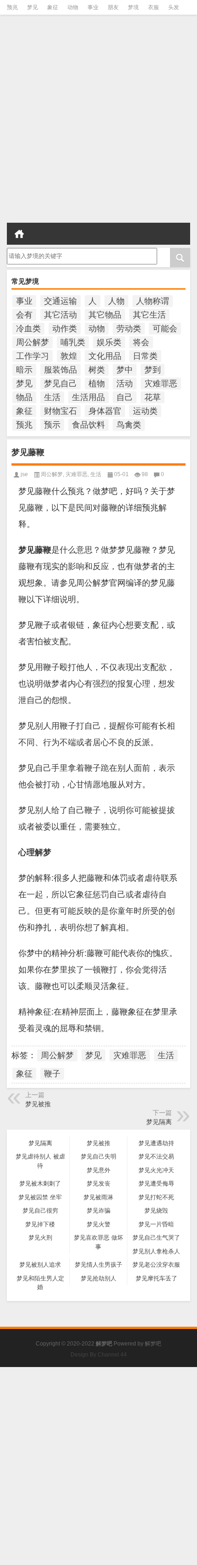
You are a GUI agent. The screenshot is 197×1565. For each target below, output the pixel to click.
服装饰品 (60, 369)
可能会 (165, 328)
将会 (141, 342)
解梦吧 (153, 1343)
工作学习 (32, 356)
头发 (173, 7)
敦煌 (68, 356)
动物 (72, 7)
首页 (19, 234)
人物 (116, 301)
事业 (93, 7)
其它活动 (60, 314)
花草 (152, 397)
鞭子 (52, 1073)
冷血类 (28, 328)
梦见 (32, 7)
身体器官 (104, 411)
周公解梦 (32, 342)
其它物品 (104, 314)
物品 (24, 397)
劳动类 (128, 328)
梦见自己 (60, 383)
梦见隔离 (159, 1122)
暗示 (24, 369)
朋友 (113, 7)
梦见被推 (38, 1104)
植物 (96, 383)
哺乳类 (72, 342)
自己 (124, 397)
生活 (52, 397)
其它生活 (149, 314)
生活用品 (88, 397)
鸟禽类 (128, 424)
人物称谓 (152, 301)
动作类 (64, 328)
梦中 (124, 369)
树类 (96, 369)
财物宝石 (60, 411)
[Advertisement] (98, 121)
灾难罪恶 (160, 383)
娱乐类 (109, 342)
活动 (124, 383)
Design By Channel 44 (99, 1354)
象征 (52, 7)
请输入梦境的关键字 (33, 251)
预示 (52, 424)
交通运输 (60, 301)
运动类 (145, 411)
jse (24, 474)
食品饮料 (88, 424)
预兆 (12, 7)
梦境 (133, 7)
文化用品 (104, 356)
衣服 (153, 7)
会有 (24, 314)
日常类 (145, 356)
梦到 (152, 369)
